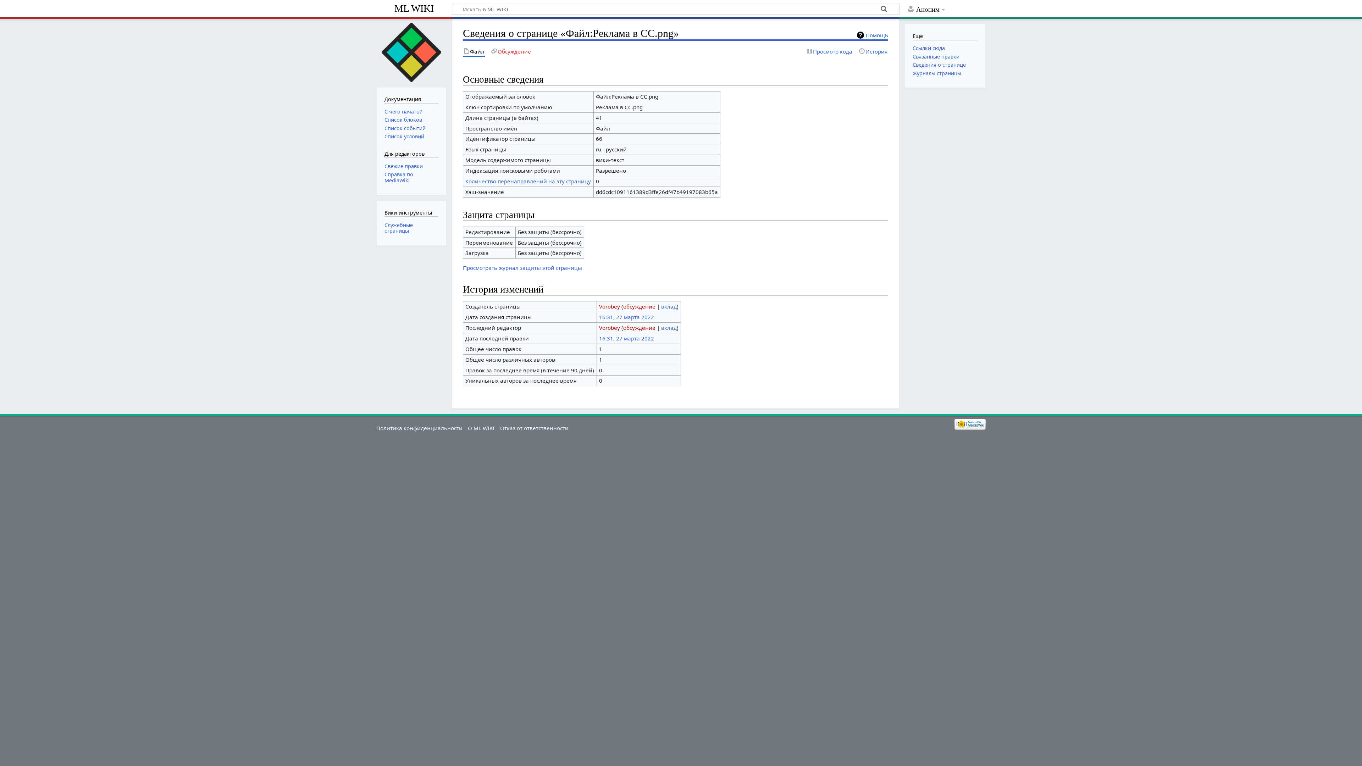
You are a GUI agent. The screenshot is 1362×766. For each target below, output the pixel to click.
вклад (669, 306)
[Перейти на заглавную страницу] (411, 52)
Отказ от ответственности (534, 428)
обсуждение (639, 306)
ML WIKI (414, 8)
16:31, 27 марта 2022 (626, 317)
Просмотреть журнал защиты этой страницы (522, 267)
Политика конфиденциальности (419, 428)
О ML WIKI (481, 428)
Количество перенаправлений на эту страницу (528, 181)
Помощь (877, 35)
